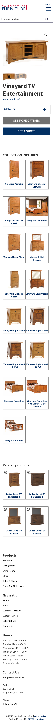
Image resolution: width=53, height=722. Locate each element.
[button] (45, 34)
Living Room (9, 570)
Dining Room (9, 565)
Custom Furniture (11, 615)
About (5, 605)
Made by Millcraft (11, 99)
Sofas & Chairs (10, 580)
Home (6, 600)
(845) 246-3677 (10, 703)
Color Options (9, 620)
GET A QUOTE (26, 131)
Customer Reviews (12, 610)
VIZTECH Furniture (36, 719)
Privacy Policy (40, 716)
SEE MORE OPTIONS (26, 120)
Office (5, 575)
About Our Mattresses (13, 586)
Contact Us (8, 625)
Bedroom (7, 560)
